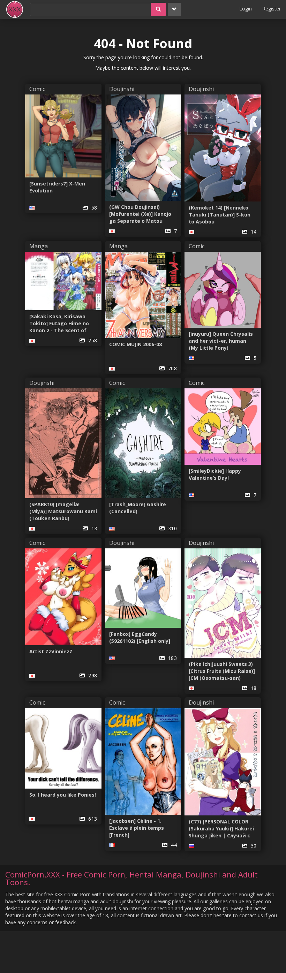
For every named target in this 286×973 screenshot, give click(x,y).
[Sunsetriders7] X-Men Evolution (57, 187)
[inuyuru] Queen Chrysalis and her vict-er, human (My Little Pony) (221, 340)
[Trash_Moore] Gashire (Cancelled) (137, 508)
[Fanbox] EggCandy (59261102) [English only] (139, 637)
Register (271, 8)
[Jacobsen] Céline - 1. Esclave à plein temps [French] (136, 828)
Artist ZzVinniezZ (51, 651)
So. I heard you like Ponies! (62, 794)
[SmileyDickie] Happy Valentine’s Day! (215, 474)
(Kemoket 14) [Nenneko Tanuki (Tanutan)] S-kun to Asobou (219, 214)
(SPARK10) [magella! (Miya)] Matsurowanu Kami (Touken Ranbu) (63, 511)
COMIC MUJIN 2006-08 (135, 344)
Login (245, 8)
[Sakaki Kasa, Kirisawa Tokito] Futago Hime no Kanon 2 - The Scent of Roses (59, 323)
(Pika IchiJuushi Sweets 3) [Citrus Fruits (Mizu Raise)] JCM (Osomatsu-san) (222, 671)
